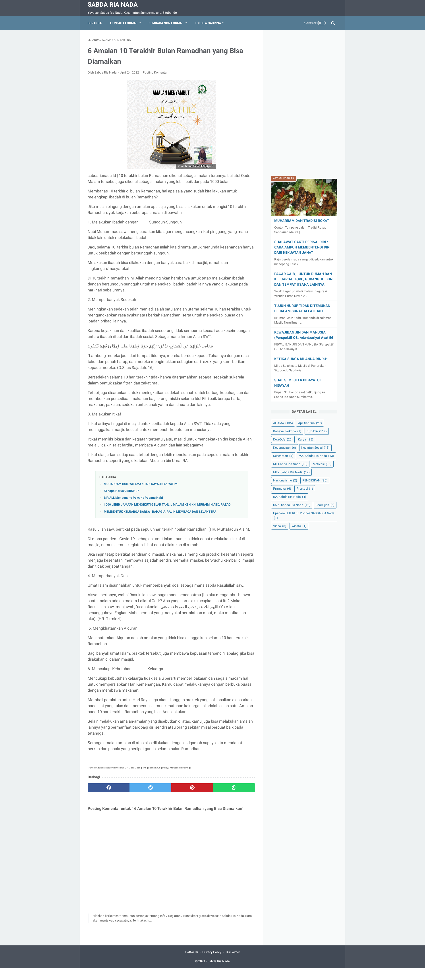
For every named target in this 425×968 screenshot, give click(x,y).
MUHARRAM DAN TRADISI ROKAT (301, 221)
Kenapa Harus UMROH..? (121, 491)
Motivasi (322, 464)
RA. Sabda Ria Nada (289, 497)
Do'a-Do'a (283, 439)
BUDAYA (317, 431)
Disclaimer (233, 952)
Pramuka (282, 488)
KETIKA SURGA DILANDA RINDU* (301, 359)
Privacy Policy (211, 952)
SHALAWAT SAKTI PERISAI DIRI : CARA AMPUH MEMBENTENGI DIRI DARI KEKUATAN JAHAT (302, 247)
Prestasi (304, 488)
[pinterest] (192, 787)
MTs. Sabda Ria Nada (291, 472)
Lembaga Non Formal (166, 23)
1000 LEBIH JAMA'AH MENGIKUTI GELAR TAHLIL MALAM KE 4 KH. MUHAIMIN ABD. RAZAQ (167, 504)
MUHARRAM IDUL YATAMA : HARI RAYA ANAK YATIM (140, 484)
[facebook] (108, 787)
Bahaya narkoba (287, 431)
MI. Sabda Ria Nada (290, 464)
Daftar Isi (191, 952)
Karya (305, 439)
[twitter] (150, 787)
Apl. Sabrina (310, 423)
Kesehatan (283, 456)
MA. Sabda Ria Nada (316, 456)
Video (279, 526)
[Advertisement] (304, 104)
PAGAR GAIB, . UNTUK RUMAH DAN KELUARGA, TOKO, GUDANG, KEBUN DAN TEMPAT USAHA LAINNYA (303, 279)
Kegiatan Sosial (315, 447)
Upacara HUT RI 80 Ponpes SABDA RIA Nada (303, 515)
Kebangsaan (284, 447)
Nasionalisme (285, 480)
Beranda (95, 23)
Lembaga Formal (123, 23)
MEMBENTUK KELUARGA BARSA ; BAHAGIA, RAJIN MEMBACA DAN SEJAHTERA (160, 512)
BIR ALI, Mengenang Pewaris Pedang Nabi (133, 498)
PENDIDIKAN (314, 480)
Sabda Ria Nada (113, 4)
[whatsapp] (234, 787)
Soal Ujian (325, 505)
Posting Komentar (155, 72)
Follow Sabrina (208, 23)
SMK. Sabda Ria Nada (291, 505)
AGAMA (283, 423)
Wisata (299, 526)
